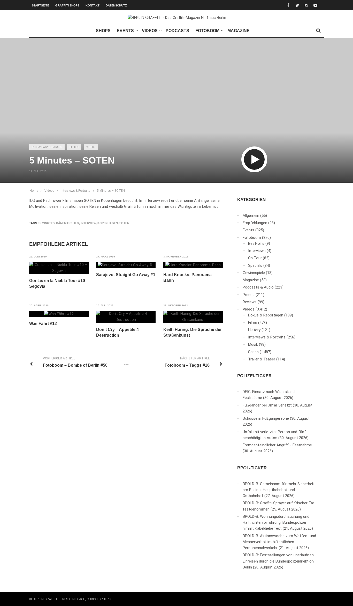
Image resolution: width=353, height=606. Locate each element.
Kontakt (92, 5)
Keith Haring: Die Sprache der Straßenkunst (192, 332)
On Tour (255, 258)
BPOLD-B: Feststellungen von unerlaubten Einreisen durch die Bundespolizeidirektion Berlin (278, 561)
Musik (253, 344)
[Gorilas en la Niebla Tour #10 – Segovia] (59, 268)
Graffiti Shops (67, 5)
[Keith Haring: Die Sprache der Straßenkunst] (193, 317)
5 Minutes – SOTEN (111, 191)
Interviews (257, 250)
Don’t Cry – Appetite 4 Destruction (117, 332)
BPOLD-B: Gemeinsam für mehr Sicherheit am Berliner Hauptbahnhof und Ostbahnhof (278, 490)
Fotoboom (207, 30)
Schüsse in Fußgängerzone (266, 418)
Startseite (40, 5)
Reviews (250, 302)
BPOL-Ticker (252, 467)
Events (125, 30)
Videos (150, 30)
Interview (88, 223)
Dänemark (64, 223)
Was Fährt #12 (43, 323)
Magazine (238, 30)
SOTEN (124, 223)
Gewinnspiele (254, 272)
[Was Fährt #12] (59, 314)
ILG (32, 200)
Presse (249, 294)
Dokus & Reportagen (265, 315)
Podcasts (177, 30)
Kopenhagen (107, 223)
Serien (74, 147)
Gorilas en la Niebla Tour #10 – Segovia (58, 283)
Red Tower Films (57, 200)
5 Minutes (47, 223)
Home (34, 191)
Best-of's (256, 243)
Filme (252, 322)
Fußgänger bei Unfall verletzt (267, 405)
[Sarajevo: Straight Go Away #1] (126, 265)
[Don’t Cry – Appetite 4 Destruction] (126, 317)
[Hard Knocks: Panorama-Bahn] (193, 265)
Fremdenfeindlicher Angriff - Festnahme (277, 445)
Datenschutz (116, 5)
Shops (103, 30)
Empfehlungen (255, 222)
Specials (255, 265)
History (254, 330)
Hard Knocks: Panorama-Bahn (188, 277)
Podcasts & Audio (258, 287)
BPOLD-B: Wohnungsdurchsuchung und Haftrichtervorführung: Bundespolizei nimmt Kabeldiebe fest (276, 522)
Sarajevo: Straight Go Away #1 (125, 274)
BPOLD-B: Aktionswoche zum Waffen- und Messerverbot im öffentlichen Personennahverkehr (279, 542)
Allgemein (251, 215)
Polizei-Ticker (254, 375)
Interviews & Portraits (47, 147)
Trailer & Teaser (261, 359)
